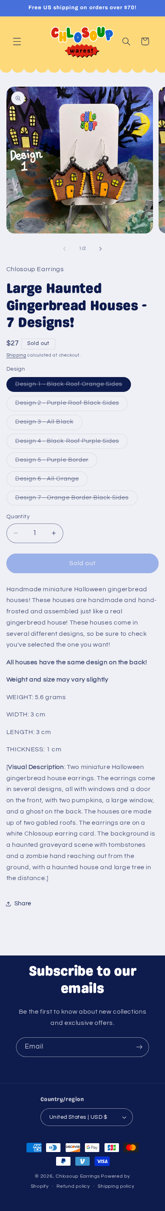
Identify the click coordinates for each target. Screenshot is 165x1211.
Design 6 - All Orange (51, 481)
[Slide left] (64, 249)
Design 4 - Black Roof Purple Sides (71, 443)
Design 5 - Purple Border (56, 462)
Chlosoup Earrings (78, 1176)
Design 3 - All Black (48, 424)
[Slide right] (100, 249)
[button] (17, 41)
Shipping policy (116, 1186)
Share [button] (22, 904)
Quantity (18, 516)
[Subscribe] (139, 1047)
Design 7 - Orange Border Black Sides (76, 499)
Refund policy (73, 1186)
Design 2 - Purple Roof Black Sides (71, 405)
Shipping (16, 355)
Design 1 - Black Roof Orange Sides (73, 386)
